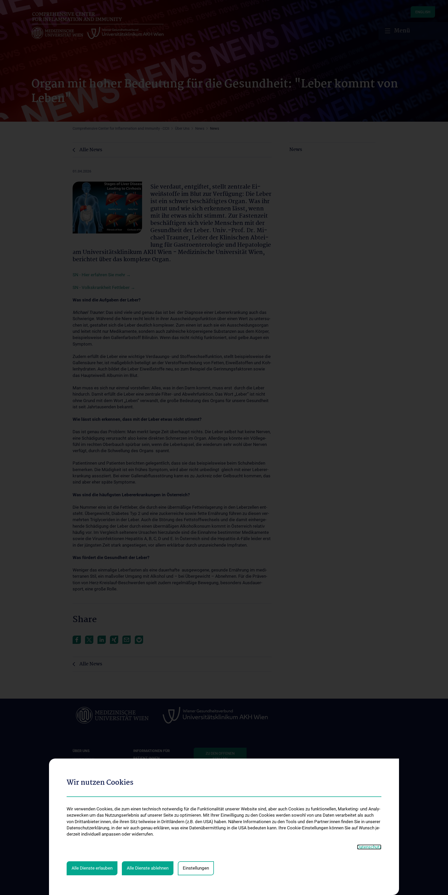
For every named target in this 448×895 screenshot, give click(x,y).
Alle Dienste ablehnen (148, 868)
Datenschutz (369, 847)
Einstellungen (196, 868)
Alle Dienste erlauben (92, 868)
